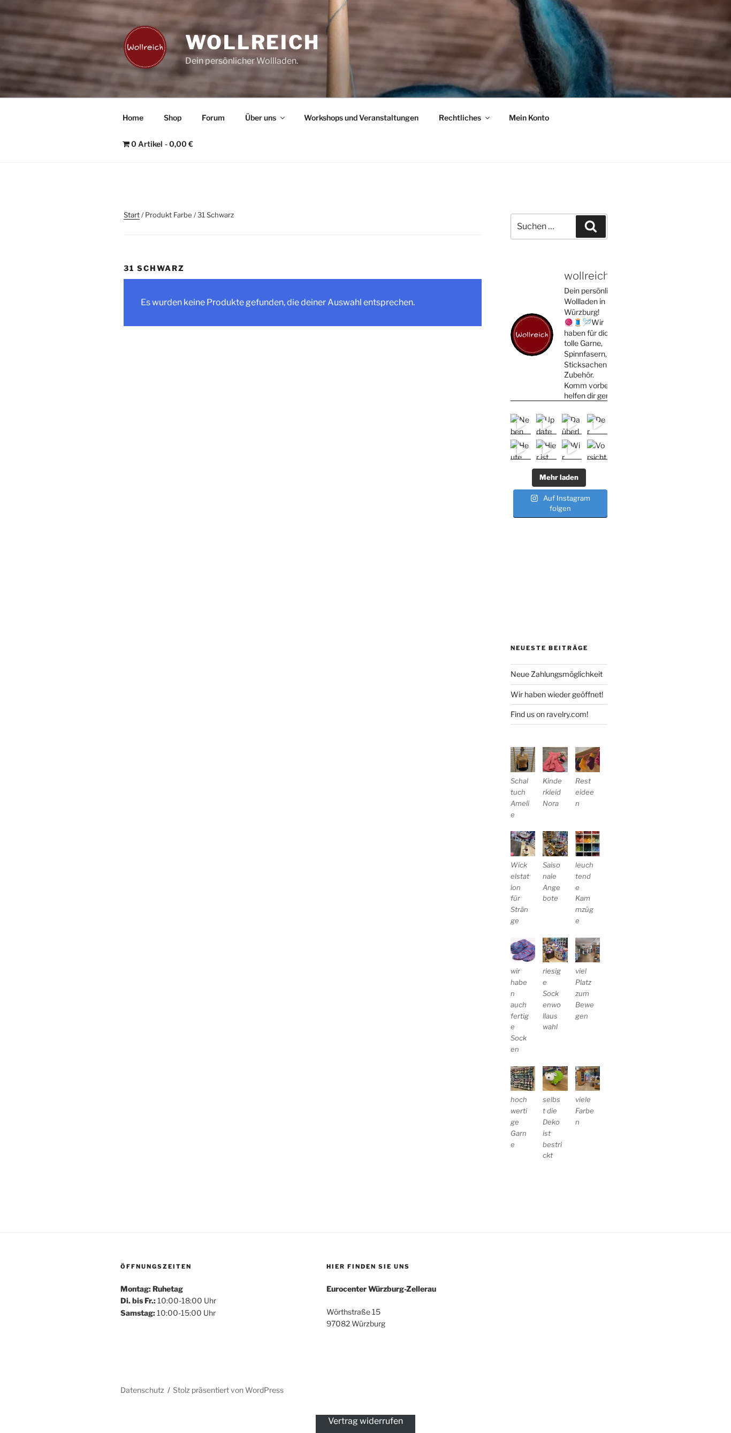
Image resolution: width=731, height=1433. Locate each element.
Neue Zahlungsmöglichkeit (557, 673)
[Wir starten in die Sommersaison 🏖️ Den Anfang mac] (572, 450)
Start (132, 214)
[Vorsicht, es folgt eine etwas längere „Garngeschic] (597, 450)
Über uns (260, 117)
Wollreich (252, 42)
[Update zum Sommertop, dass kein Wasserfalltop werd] (546, 424)
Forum (213, 117)
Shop (172, 117)
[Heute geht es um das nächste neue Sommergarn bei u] (521, 450)
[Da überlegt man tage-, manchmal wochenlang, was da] (572, 424)
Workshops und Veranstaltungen (361, 117)
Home (133, 117)
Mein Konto (529, 117)
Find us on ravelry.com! (549, 714)
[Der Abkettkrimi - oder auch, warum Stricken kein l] (597, 424)
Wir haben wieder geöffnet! (557, 694)
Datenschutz (142, 1389)
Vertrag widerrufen (365, 1421)
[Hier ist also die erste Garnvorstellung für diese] (546, 450)
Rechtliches (460, 117)
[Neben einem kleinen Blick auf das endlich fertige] (521, 424)
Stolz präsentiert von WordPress (228, 1389)
